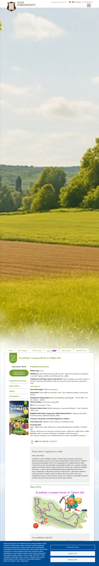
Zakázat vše (72, 553)
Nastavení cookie (73, 547)
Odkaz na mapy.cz (51, 389)
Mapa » (12, 391)
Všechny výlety (37, 350)
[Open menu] (89, 5)
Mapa (11, 350)
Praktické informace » (18, 381)
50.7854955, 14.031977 (48, 441)
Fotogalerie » (14, 396)
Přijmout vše (72, 560)
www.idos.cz (35, 386)
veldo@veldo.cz (19, 374)
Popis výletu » (14, 386)
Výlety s (49, 351)
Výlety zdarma (66, 350)
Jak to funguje (22, 350)
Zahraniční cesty (81, 350)
